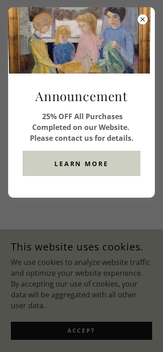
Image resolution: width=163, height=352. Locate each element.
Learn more (81, 163)
